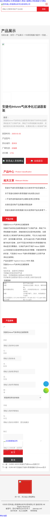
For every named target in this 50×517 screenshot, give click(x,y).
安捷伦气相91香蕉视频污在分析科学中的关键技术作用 (26, 188)
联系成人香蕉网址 (14, 161)
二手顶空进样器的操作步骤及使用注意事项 (22, 199)
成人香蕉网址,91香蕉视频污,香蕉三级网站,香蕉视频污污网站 (23, 1)
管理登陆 (33, 511)
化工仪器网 (23, 511)
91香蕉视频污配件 (32, 35)
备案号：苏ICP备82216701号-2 (18, 509)
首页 (12, 35)
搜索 (44, 9)
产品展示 (19, 35)
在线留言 (38, 161)
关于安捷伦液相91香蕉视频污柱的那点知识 (22, 193)
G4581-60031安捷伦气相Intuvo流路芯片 (24, 464)
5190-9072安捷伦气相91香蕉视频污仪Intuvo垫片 (27, 467)
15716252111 (46, 384)
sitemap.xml (37, 509)
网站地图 (3, 516)
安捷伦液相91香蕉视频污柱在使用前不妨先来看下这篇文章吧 (26, 210)
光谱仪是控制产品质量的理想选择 (18, 205)
